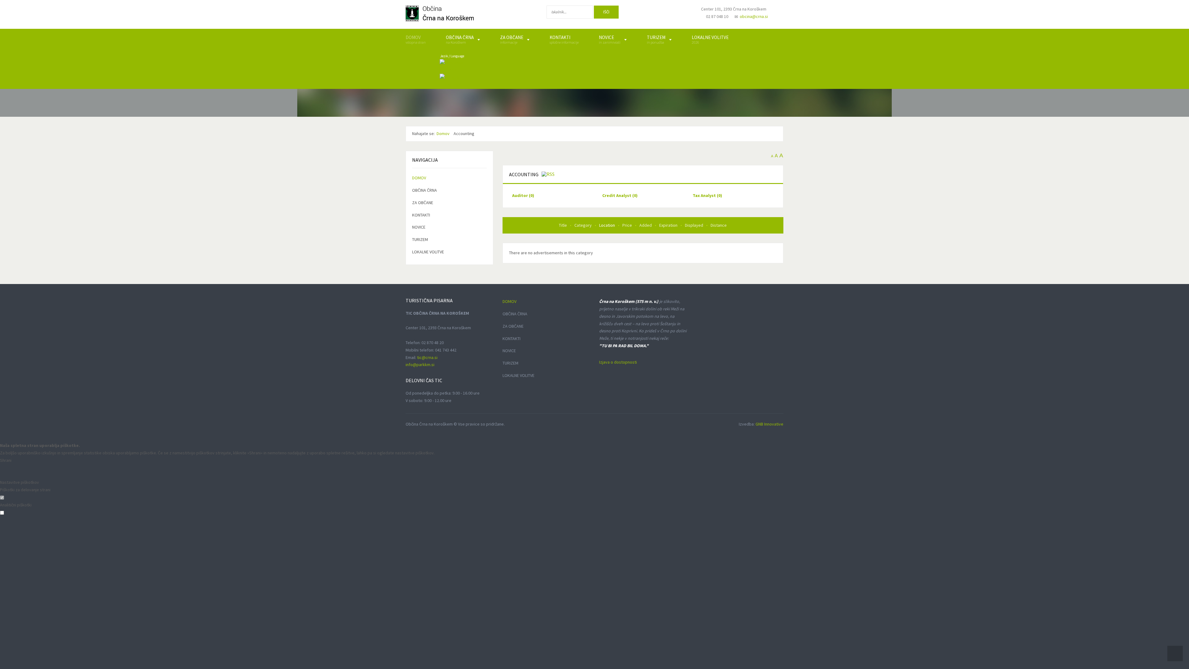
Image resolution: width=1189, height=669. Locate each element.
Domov (419, 178)
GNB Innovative (769, 424)
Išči (606, 12)
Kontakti (421, 215)
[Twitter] (660, 13)
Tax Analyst (707, 195)
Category (583, 225)
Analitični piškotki (16, 505)
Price (627, 225)
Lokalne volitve (428, 252)
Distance (719, 225)
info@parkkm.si (420, 364)
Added (646, 225)
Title (563, 225)
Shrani (5, 460)
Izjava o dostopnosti (618, 362)
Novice (418, 227)
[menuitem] (416, 39)
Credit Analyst (620, 195)
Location (607, 225)
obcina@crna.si (754, 16)
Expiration (668, 225)
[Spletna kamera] (680, 15)
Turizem (420, 239)
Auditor (523, 195)
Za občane (422, 202)
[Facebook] (640, 13)
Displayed (694, 225)
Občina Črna (424, 190)
